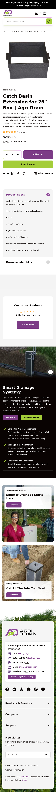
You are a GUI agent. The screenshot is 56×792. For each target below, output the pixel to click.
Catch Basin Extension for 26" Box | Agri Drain (28, 31)
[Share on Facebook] (18, 174)
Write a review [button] (28, 325)
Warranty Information (14, 770)
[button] (44, 13)
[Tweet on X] (12, 174)
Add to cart (38, 155)
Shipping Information (29, 766)
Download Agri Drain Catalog (21, 677)
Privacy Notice (11, 766)
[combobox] (28, 21)
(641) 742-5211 (33, 658)
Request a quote (28, 164)
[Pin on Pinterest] (24, 174)
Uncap (24, 780)
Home (5, 31)
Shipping (6, 141)
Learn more (36, 6)
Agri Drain (25, 777)
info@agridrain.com (28, 667)
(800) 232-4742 (23, 654)
